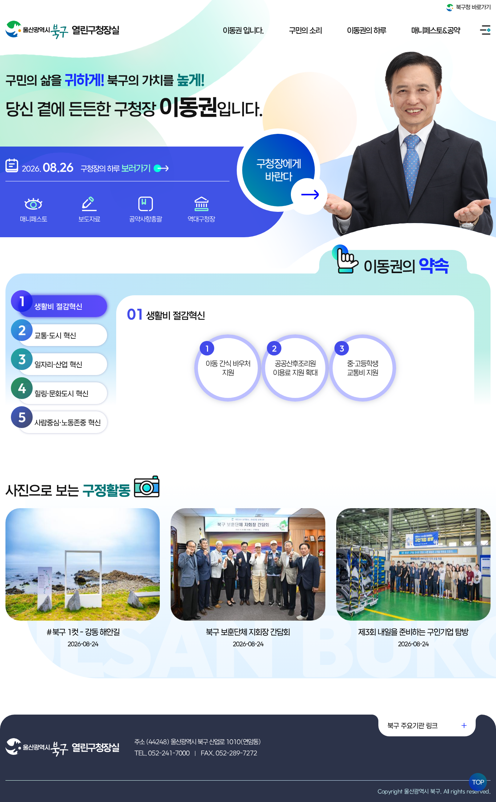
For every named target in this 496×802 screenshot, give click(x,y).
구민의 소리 (305, 30)
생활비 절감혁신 (50, 302)
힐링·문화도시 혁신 (53, 390)
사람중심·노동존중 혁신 (59, 419)
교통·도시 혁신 (47, 332)
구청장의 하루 (115, 168)
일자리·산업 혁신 (50, 361)
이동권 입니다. (243, 30)
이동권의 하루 (366, 30)
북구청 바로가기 (473, 7)
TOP (478, 782)
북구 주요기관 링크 (412, 725)
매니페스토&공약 (435, 30)
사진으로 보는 (67, 490)
